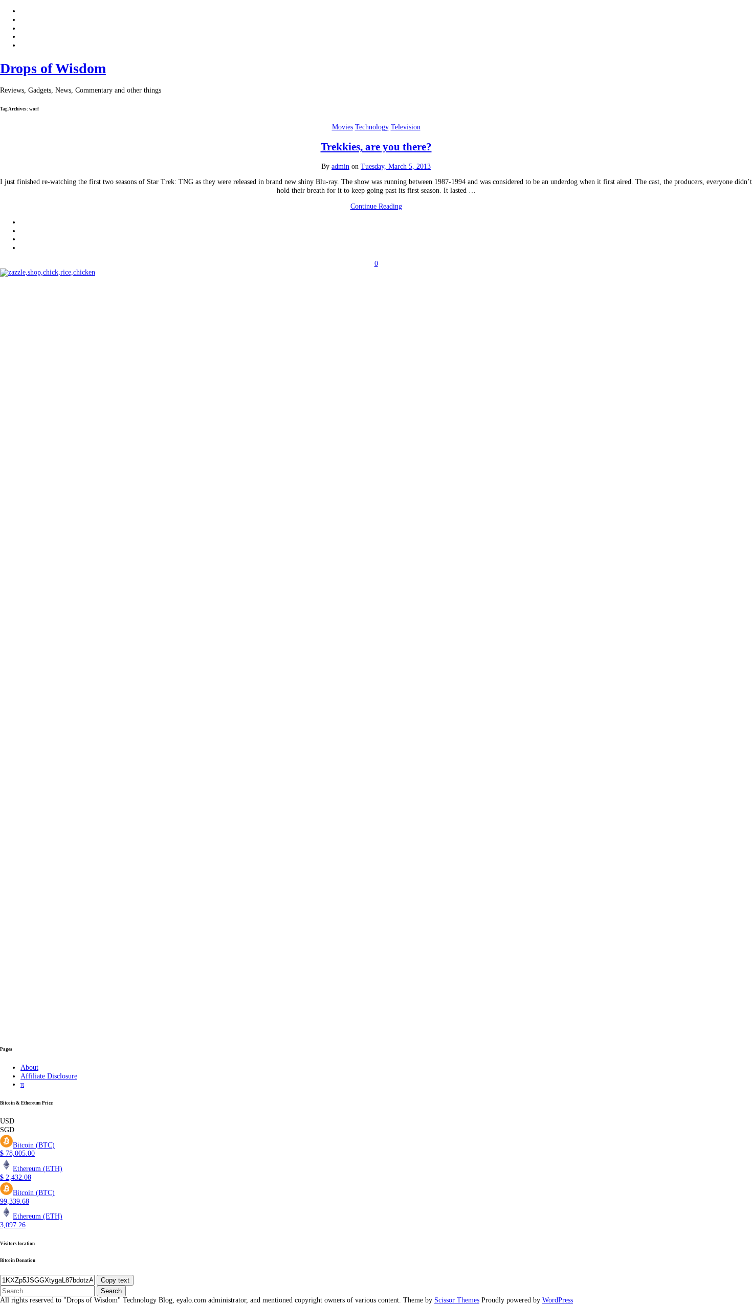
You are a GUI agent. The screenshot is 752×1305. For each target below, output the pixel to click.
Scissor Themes (456, 1300)
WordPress (557, 1300)
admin (340, 166)
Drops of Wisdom (53, 68)
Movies (342, 127)
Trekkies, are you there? (376, 147)
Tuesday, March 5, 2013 (396, 166)
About (29, 1067)
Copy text (115, 1280)
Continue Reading (376, 206)
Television (406, 127)
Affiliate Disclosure (48, 1076)
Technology (372, 127)
